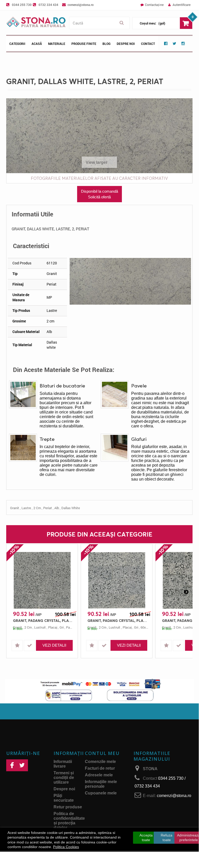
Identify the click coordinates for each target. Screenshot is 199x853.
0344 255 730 (22, 5)
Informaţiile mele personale (101, 784)
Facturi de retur (100, 768)
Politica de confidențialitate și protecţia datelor (69, 820)
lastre (26, 508)
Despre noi (126, 44)
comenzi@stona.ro (81, 5)
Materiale (56, 44)
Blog (106, 44)
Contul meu (102, 753)
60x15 (145, 627)
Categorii (17, 44)
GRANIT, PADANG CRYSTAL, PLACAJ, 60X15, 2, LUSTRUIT (117, 620)
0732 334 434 (48, 5)
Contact (148, 44)
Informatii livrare (63, 763)
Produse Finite (83, 44)
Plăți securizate (64, 797)
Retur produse (68, 807)
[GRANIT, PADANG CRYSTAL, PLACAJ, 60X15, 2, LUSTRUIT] (116, 580)
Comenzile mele (100, 761)
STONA (150, 769)
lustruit (40, 627)
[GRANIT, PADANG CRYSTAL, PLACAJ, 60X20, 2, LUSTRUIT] (42, 580)
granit (14, 508)
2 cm (37, 508)
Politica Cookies (66, 847)
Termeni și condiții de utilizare (64, 777)
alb (56, 508)
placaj (52, 627)
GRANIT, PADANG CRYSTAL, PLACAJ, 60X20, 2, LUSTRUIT (43, 620)
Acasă (37, 44)
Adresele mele (99, 775)
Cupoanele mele (101, 793)
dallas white (70, 508)
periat (47, 508)
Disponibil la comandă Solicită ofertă (99, 194)
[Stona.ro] (36, 22)
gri (62, 627)
